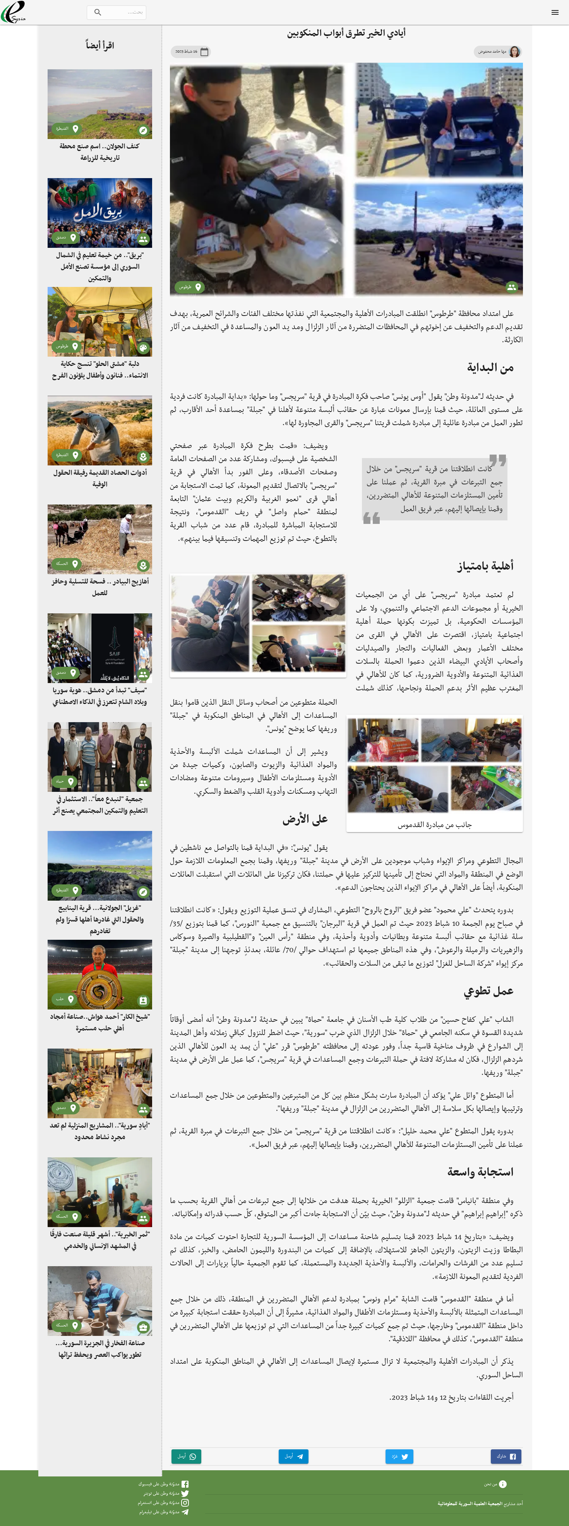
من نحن (490, 1484)
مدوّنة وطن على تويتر (161, 1493)
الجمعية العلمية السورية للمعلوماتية (470, 1504)
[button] (506, 1456)
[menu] (555, 12)
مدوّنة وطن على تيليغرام (159, 1512)
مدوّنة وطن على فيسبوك (159, 1484)
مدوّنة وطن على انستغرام (158, 1503)
